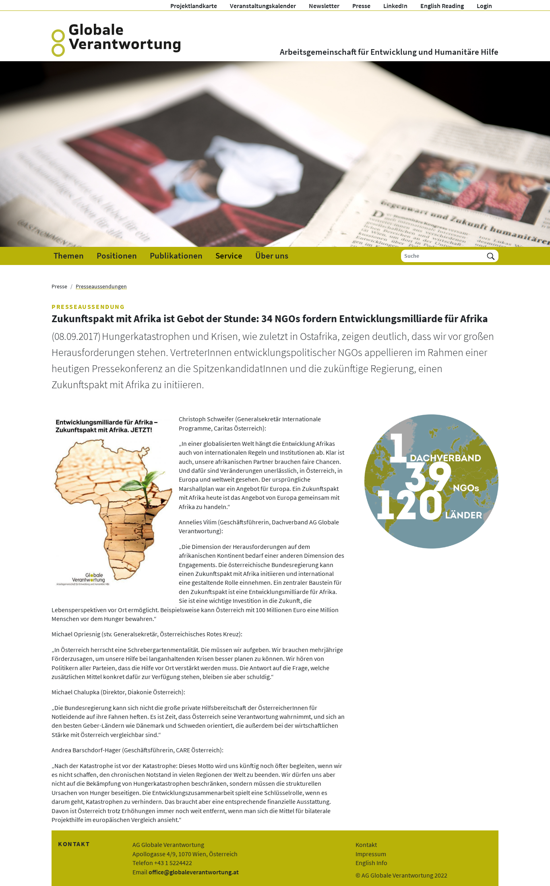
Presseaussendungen (101, 286)
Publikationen (176, 255)
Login (484, 6)
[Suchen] (490, 256)
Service (228, 255)
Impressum (371, 854)
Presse (361, 6)
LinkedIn (395, 6)
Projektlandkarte (193, 6)
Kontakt (366, 844)
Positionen (117, 255)
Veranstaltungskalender (263, 6)
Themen (69, 255)
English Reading (442, 6)
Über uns (271, 255)
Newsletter (324, 6)
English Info (371, 863)
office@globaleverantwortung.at (194, 872)
